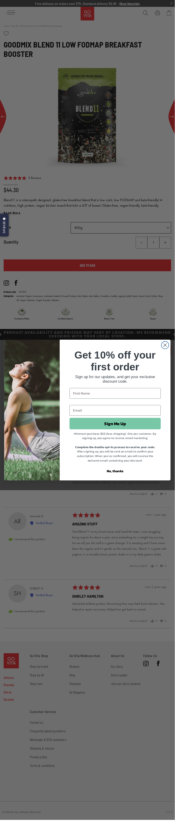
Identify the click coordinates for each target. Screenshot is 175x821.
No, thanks (115, 470)
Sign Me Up (115, 423)
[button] (4, 225)
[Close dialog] (165, 345)
